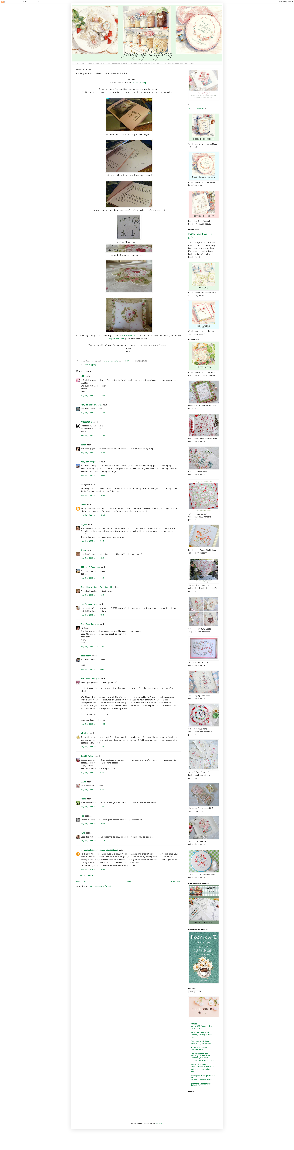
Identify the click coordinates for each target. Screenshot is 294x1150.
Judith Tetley (87, 756)
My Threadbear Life (200, 1032)
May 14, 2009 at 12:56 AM (93, 515)
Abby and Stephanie (90, 462)
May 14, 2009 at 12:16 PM (93, 724)
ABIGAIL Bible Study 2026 (140, 63)
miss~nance (86, 656)
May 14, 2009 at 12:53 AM (93, 475)
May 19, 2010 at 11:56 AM (93, 869)
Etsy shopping (90, 365)
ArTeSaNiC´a (86, 422)
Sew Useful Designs (90, 679)
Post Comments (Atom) (100, 886)
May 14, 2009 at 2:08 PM (92, 773)
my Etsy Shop (139, 82)
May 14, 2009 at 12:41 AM (93, 435)
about (192, 63)
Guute (83, 782)
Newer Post (81, 881)
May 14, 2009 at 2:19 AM (92, 578)
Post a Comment (86, 875)
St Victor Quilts (199, 1047)
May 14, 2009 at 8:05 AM (92, 669)
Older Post (176, 881)
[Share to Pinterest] (145, 361)
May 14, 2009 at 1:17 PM (92, 747)
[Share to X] (141, 361)
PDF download (129, 335)
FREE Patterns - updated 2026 (93, 63)
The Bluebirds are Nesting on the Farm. (201, 1055)
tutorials (156, 63)
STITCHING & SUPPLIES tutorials (174, 63)
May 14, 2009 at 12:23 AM (93, 396)
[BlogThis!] (139, 361)
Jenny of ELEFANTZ (199, 1064)
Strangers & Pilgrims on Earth (203, 1076)
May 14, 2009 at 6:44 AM (92, 646)
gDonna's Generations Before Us (201, 1085)
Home (76, 63)
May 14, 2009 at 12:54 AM (93, 495)
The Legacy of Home (200, 1041)
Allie (83, 504)
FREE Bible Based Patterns (117, 63)
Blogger (159, 1123)
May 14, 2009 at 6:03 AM (92, 615)
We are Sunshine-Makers (202, 1080)
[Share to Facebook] (143, 361)
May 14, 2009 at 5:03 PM (92, 790)
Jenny (83, 550)
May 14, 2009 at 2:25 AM (92, 595)
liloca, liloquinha (90, 567)
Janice (194, 1024)
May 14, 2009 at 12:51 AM (93, 452)
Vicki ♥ (84, 733)
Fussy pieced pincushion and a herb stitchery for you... (203, 1069)
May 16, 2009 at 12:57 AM (93, 841)
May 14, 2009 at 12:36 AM (93, 413)
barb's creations (89, 604)
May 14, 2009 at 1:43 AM (92, 558)
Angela (84, 524)
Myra (83, 833)
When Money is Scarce (201, 1043)
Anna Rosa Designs (90, 624)
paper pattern (117, 338)
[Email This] (137, 361)
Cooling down (197, 1050)
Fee (82, 816)
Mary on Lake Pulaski (91, 405)
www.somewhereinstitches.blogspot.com (99, 850)
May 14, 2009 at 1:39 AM (92, 541)
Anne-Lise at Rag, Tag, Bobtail (96, 587)
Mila (83, 376)
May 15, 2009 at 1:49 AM (92, 807)
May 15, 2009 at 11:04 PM (93, 824)
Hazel (83, 799)
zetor (83, 445)
